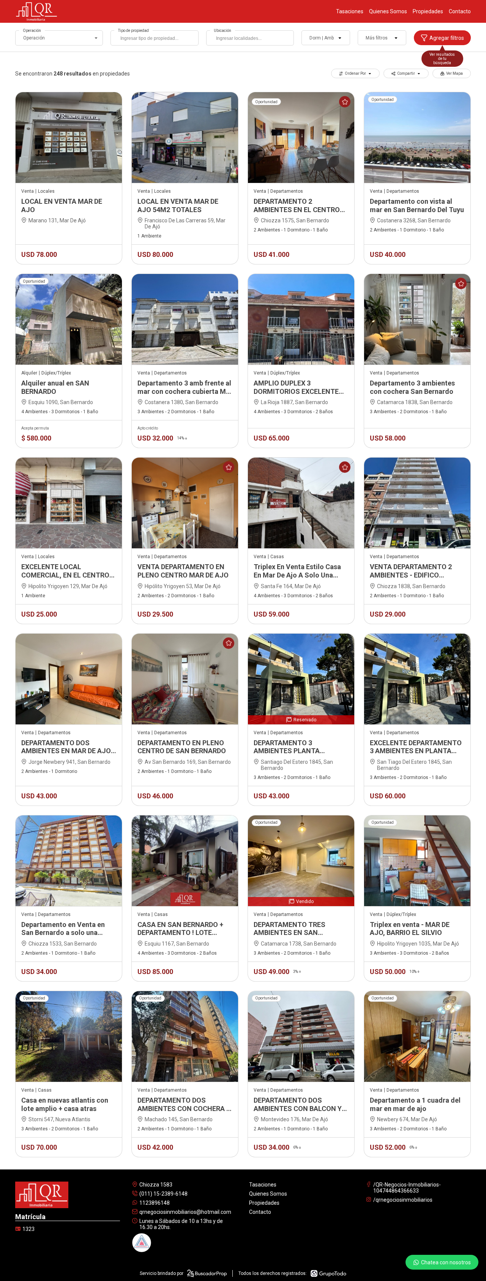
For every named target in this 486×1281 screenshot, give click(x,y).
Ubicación (222, 30)
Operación (32, 30)
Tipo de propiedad (133, 30)
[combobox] (154, 38)
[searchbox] (156, 39)
